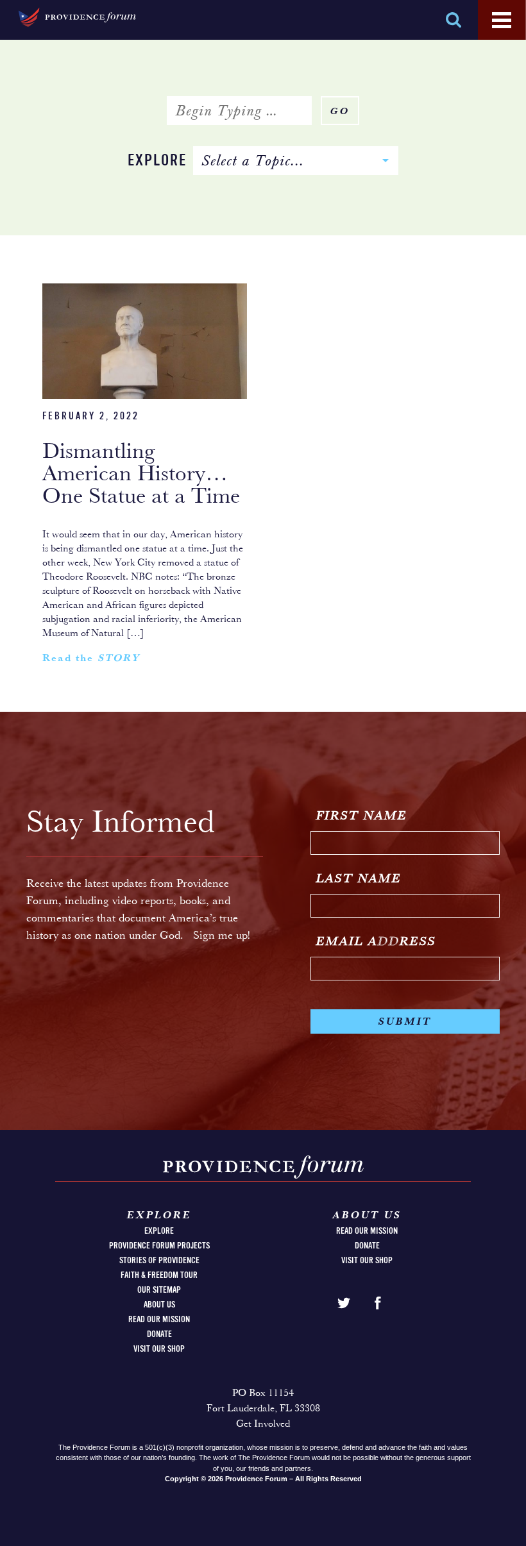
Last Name (359, 879)
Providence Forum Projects (159, 1245)
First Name (361, 816)
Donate (159, 1334)
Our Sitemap (159, 1290)
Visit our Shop (159, 1349)
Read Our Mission (159, 1319)
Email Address (376, 942)
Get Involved (263, 1424)
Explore (157, 161)
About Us (159, 1304)
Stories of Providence (159, 1260)
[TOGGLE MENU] (501, 20)
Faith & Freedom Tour (159, 1275)
